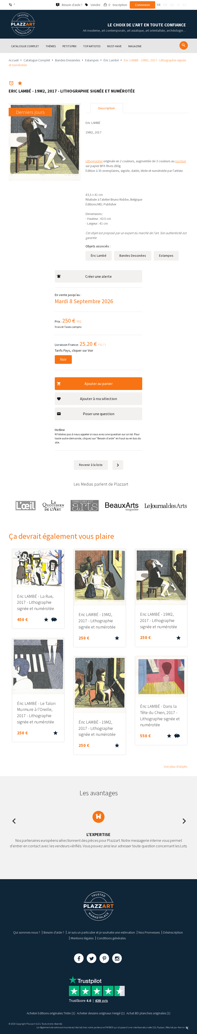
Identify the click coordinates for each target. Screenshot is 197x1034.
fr (158, 5)
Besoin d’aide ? (53, 932)
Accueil (13, 60)
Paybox (160, 1027)
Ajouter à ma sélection (98, 398)
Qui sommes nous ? (26, 932)
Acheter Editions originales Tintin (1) (51, 1013)
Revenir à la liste (91, 465)
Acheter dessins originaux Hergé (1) (101, 1013)
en (165, 5)
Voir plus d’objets (175, 766)
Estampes (91, 60)
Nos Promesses (149, 932)
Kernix (181, 1027)
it (178, 5)
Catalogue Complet (37, 60)
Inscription (120, 5)
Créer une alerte (98, 276)
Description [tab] (106, 108)
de (172, 5)
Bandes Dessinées (67, 60)
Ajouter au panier (99, 383)
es (184, 5)
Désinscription (173, 932)
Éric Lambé (111, 60)
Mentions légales (82, 938)
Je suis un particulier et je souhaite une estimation (101, 932)
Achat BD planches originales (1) (148, 1013)
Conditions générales (111, 938)
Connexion (142, 5)
